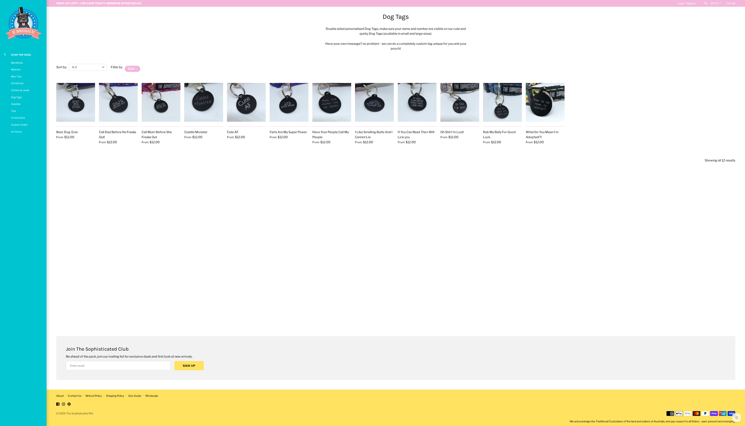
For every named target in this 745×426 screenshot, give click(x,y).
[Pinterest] (69, 405)
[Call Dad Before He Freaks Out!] (118, 102)
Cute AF (233, 132)
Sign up (189, 365)
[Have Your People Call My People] (331, 102)
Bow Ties (16, 76)
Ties (13, 111)
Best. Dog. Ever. (67, 132)
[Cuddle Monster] (203, 102)
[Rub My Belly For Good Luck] (502, 102)
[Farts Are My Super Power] (289, 102)
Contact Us (74, 395)
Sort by (61, 67)
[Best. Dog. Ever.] (75, 102)
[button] (132, 68)
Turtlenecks (18, 117)
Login (681, 3)
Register (692, 3)
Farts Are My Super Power (288, 132)
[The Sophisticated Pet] (23, 23)
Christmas (17, 83)
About (60, 395)
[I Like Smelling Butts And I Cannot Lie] (374, 102)
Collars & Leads (20, 90)
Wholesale (151, 395)
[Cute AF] (246, 102)
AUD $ (714, 3)
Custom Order (19, 124)
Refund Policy (94, 395)
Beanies (15, 69)
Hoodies (16, 104)
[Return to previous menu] (5, 53)
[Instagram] (63, 405)
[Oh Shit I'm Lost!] (459, 102)
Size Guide (134, 395)
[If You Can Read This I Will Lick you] (417, 102)
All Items (16, 131)
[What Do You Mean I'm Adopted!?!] (545, 102)
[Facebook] (57, 405)
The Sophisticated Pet (79, 413)
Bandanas (17, 62)
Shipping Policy (115, 395)
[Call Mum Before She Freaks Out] (161, 102)
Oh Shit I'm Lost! (452, 132)
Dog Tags (16, 97)
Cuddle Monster (195, 132)
